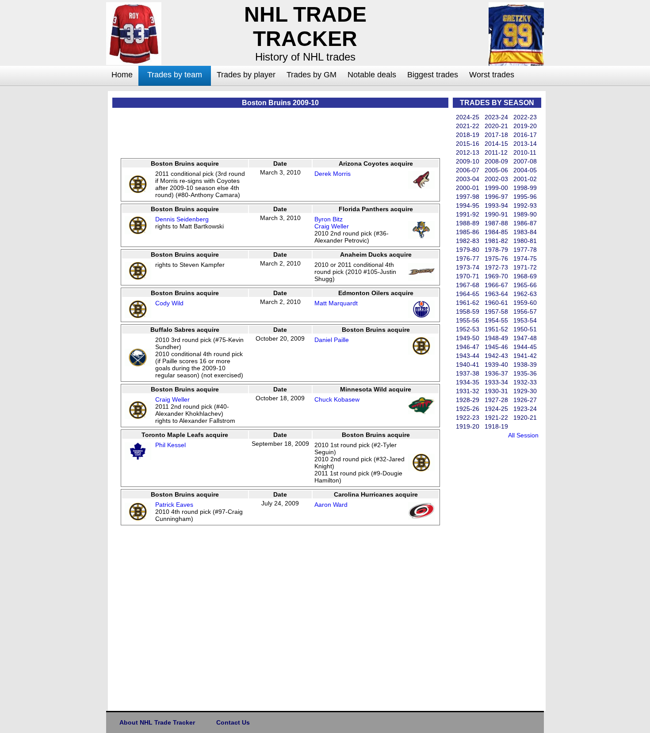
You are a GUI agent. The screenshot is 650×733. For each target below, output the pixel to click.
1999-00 (496, 187)
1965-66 (525, 285)
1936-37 (496, 373)
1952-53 (467, 329)
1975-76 (496, 258)
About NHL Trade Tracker (157, 722)
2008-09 (496, 161)
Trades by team (174, 74)
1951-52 (496, 329)
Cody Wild (169, 303)
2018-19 (467, 134)
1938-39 (525, 364)
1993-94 (496, 205)
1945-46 (496, 346)
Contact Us (233, 722)
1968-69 (525, 276)
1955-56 (467, 320)
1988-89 (467, 223)
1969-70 (496, 276)
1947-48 (525, 338)
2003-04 (467, 178)
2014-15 (496, 143)
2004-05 (525, 170)
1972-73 (496, 267)
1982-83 (467, 240)
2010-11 (524, 152)
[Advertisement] (70, 223)
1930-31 (496, 391)
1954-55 (496, 320)
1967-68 (467, 285)
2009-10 (467, 161)
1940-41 (467, 364)
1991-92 (467, 214)
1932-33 (525, 382)
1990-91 (496, 214)
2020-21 (496, 125)
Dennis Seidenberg (182, 219)
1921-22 (496, 417)
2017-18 (496, 134)
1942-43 (496, 355)
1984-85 (496, 231)
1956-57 (525, 311)
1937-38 (467, 373)
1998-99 (525, 187)
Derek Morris (332, 173)
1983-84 (525, 231)
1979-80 (467, 249)
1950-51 (525, 329)
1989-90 (525, 214)
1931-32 (467, 391)
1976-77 (467, 258)
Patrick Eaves (174, 504)
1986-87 (525, 223)
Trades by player (246, 74)
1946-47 (467, 346)
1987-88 (496, 223)
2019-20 (525, 125)
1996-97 (496, 196)
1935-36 (525, 373)
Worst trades (491, 74)
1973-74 (467, 267)
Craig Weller (331, 226)
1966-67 (496, 285)
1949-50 (467, 338)
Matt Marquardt (336, 303)
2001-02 (525, 178)
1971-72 (525, 267)
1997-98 (467, 196)
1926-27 (525, 399)
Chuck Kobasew (336, 399)
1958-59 (467, 311)
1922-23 (467, 417)
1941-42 (525, 355)
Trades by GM (311, 74)
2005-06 (496, 170)
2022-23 (525, 117)
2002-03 (496, 178)
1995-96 (525, 196)
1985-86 (467, 231)
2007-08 (525, 161)
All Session (523, 435)
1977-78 (525, 249)
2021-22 (467, 125)
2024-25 (467, 117)
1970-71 (467, 276)
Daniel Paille (331, 339)
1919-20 (467, 426)
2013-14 (525, 143)
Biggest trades (432, 74)
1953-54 (525, 320)
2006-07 (467, 170)
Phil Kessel (170, 444)
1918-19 (496, 426)
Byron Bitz (328, 219)
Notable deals (372, 74)
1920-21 (525, 417)
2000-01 (467, 187)
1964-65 (467, 293)
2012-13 (467, 152)
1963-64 (496, 293)
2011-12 (496, 152)
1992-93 (525, 205)
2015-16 (467, 143)
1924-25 (496, 408)
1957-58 (496, 311)
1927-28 (496, 399)
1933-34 (496, 382)
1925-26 (467, 408)
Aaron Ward (331, 504)
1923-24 (525, 408)
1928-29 (467, 399)
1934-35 (467, 382)
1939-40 (496, 364)
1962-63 (525, 293)
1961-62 (467, 302)
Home (122, 74)
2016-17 (525, 134)
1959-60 (525, 302)
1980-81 (525, 240)
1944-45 (525, 346)
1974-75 (525, 258)
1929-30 (525, 391)
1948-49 (496, 338)
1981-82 (496, 240)
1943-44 (467, 355)
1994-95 (467, 205)
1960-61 (496, 302)
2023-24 (496, 117)
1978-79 (496, 249)
